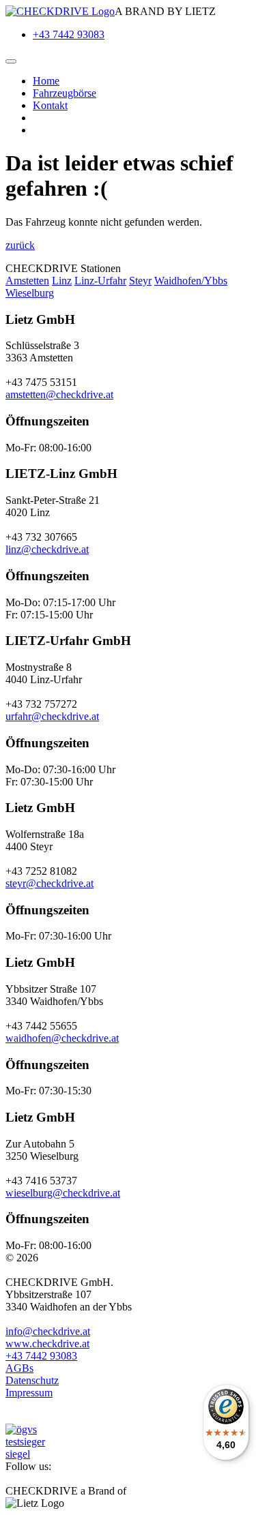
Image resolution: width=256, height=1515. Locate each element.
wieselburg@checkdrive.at (62, 1193)
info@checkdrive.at (47, 1331)
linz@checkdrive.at (47, 549)
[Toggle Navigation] (10, 61)
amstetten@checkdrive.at (59, 394)
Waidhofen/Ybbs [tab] (190, 280)
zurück (20, 245)
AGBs (19, 1368)
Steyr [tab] (140, 280)
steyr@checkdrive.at (49, 883)
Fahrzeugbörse (64, 93)
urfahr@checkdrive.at (52, 716)
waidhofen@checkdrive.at (62, 1038)
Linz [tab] (62, 280)
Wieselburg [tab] (29, 293)
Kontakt (50, 105)
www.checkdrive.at (47, 1343)
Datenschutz (32, 1380)
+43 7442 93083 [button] (41, 1356)
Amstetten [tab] (27, 280)
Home (46, 81)
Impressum (29, 1392)
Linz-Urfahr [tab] (100, 280)
